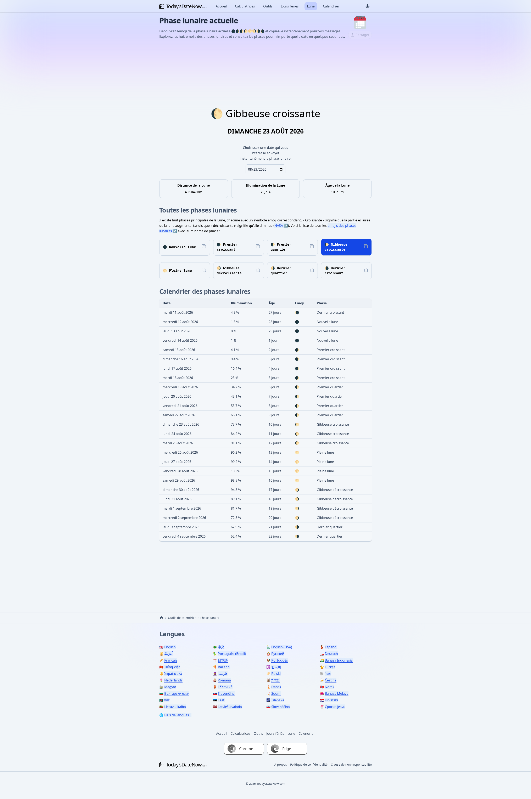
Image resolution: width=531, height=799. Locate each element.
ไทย (328, 673)
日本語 (223, 660)
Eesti (221, 700)
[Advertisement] (265, 74)
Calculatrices (245, 6)
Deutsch (331, 653)
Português (279, 660)
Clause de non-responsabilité (351, 764)
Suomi (276, 693)
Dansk (276, 687)
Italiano (224, 667)
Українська (173, 673)
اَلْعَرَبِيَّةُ (168, 653)
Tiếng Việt (172, 667)
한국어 (276, 667)
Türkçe (330, 667)
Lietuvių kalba (175, 706)
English (170, 647)
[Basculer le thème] (367, 6)
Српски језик (335, 706)
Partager (362, 35)
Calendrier (331, 6)
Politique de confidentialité (309, 764)
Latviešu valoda (230, 706)
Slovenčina (226, 693)
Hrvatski (331, 700)
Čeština (330, 680)
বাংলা (166, 700)
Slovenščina (280, 706)
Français (170, 660)
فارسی (223, 673)
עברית (275, 680)
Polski (276, 673)
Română (224, 680)
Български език (176, 693)
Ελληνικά (225, 687)
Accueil (221, 6)
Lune (311, 6)
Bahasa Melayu (336, 693)
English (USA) (281, 647)
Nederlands (173, 680)
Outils (268, 6)
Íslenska (277, 700)
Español (331, 647)
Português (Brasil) (232, 653)
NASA (278, 225)
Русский (277, 653)
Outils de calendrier (182, 618)
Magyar (170, 687)
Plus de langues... (177, 715)
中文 (221, 647)
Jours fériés (290, 6)
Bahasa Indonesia (339, 660)
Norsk (329, 687)
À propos (280, 764)
